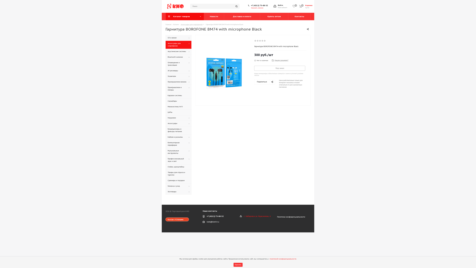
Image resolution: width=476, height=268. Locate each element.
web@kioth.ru (213, 222)
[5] (265, 41)
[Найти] (236, 6)
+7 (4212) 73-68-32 (259, 5)
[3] (260, 41)
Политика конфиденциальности (291, 217)
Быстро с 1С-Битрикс (176, 219)
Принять (238, 265)
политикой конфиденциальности (283, 259)
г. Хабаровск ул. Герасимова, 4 (257, 216)
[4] (262, 41)
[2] (258, 41)
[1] (255, 41)
